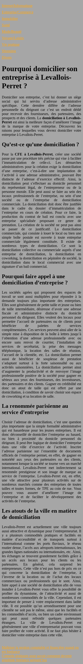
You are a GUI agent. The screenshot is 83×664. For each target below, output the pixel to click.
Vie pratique (11, 44)
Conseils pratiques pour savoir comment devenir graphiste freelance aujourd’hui (37, 658)
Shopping (9, 51)
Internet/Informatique (17, 6)
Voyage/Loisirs (13, 38)
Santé (6, 25)
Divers (7, 57)
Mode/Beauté (11, 32)
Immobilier (10, 19)
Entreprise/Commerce (17, 12)
